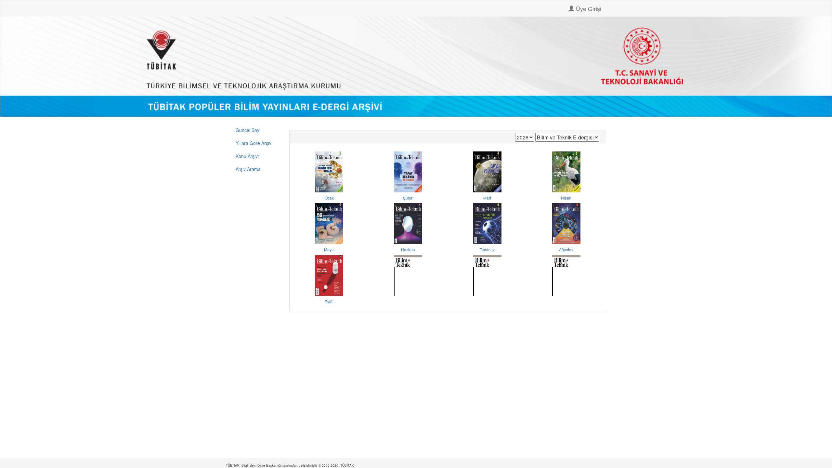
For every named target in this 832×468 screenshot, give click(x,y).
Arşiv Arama (248, 169)
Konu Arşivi (247, 156)
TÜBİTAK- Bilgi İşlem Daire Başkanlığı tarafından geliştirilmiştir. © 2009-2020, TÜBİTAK (290, 465)
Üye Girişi (587, 8)
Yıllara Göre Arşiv (253, 143)
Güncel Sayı (248, 130)
